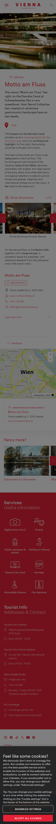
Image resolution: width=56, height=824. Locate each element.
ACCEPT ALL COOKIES (28, 818)
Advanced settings (28, 809)
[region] (28, 785)
